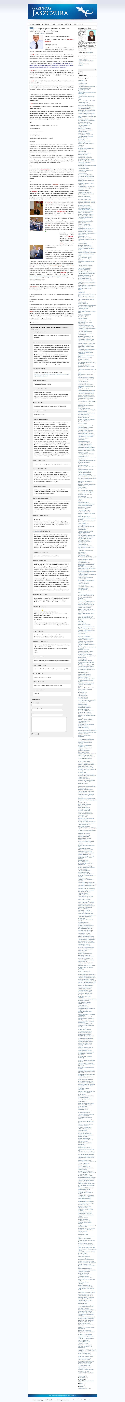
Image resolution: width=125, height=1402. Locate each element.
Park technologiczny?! (83, 695)
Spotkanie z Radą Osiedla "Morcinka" (86, 100)
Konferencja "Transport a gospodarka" (86, 513)
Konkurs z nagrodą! (82, 411)
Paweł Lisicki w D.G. (82, 816)
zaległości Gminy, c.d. (83, 544)
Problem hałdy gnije (82, 1005)
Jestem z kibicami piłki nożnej (84, 212)
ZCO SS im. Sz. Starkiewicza (84, 480)
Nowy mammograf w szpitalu (84, 1199)
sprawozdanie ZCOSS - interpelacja (86, 852)
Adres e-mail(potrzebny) (36, 708)
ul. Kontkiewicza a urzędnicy (84, 1358)
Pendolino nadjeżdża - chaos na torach (86, 343)
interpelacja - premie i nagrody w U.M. (86, 718)
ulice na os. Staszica (82, 1164)
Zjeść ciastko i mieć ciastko (84, 1365)
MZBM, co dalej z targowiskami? (85, 813)
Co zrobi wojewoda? (82, 659)
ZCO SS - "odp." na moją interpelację (86, 601)
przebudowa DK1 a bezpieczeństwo (86, 959)
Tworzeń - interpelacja (83, 1219)
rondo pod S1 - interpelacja (84, 910)
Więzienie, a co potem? (83, 359)
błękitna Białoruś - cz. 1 (83, 234)
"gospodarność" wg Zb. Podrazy (85, 174)
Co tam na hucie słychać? (84, 878)
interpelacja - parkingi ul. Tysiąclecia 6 (86, 780)
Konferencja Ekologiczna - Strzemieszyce (84, 421)
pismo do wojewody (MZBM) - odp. (86, 547)
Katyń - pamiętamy (82, 126)
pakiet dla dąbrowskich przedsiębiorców (87, 823)
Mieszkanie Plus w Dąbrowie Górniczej (86, 798)
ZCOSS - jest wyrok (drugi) (84, 809)
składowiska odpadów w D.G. (84, 1028)
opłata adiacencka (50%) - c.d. (85, 494)
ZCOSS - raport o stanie (83, 725)
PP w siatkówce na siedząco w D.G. (86, 664)
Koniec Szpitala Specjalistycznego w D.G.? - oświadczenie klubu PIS (86, 617)
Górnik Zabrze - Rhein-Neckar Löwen (86, 1247)
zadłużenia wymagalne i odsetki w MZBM (87, 730)
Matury (79, 515)
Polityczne (81, 1379)
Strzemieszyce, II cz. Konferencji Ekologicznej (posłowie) (85, 428)
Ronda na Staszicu (82, 973)
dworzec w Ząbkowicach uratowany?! (86, 1070)
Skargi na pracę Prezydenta (84, 607)
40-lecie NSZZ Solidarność (84, 861)
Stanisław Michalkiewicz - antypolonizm (87, 252)
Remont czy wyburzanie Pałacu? (85, 306)
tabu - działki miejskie (83, 1141)
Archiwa (80, 74)
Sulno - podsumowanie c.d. (84, 1256)
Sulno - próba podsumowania (84, 1238)
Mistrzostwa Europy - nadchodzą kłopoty (87, 285)
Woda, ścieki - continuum (83, 190)
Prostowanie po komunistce (84, 652)
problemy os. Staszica (83, 1136)
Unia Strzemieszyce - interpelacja (85, 941)
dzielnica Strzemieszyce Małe (84, 1032)
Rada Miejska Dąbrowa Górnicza (86, 1380)
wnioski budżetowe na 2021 (84, 848)
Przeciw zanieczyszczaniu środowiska (86, 401)
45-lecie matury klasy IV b (84, 1112)
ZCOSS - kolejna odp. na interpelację (86, 867)
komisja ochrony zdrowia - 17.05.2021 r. (87, 938)
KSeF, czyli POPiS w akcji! (84, 1341)
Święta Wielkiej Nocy (82, 131)
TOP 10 (81, 24)
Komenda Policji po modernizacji (85, 755)
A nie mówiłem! (81, 291)
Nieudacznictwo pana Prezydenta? (86, 326)
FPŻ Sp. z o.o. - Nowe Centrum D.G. (86, 1338)
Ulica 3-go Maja (81, 633)
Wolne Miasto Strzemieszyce (84, 350)
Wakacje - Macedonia (83, 303)
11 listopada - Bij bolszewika (84, 886)
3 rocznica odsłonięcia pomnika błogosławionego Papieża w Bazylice (86, 209)
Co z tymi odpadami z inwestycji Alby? (86, 1179)
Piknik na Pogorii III (82, 692)
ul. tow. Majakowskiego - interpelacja (86, 856)
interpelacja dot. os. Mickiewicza (85, 770)
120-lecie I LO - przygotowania (85, 812)
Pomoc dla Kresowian (83, 893)
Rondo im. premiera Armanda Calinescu (87, 305)
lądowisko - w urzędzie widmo (84, 1206)
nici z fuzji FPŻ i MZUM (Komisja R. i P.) (87, 1172)
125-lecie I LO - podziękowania (85, 1334)
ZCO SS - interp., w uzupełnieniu (85, 490)
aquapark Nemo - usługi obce (84, 1029)
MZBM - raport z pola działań (84, 804)
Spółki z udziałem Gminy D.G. (84, 1160)
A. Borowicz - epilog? (82, 805)
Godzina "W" (81, 969)
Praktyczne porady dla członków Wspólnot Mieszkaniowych (85, 532)
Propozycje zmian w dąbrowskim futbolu (87, 478)
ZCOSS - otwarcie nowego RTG (85, 1175)
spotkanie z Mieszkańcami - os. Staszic (87, 753)
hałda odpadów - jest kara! (84, 933)
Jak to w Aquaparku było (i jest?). (85, 431)
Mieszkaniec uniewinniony (84, 205)
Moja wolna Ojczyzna (83, 697)
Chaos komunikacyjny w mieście (85, 246)
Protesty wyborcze (82, 173)
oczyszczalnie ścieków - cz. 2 (85, 931)
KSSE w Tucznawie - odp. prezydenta (86, 1240)
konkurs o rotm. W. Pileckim (84, 712)
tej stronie (68, 1400)
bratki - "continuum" (82, 149)
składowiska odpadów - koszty (85, 1043)
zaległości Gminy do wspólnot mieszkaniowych (84, 542)
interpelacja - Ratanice (83, 508)
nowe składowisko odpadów (84, 1002)
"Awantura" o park (82, 85)
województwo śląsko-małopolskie (85, 1063)
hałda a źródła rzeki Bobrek (84, 899)
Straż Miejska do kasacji (83, 414)
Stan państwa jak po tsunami (84, 507)
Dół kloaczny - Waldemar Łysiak (85, 993)
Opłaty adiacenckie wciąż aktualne (86, 60)
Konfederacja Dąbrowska (83, 383)
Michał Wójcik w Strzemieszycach (85, 606)
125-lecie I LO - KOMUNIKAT (84, 1330)
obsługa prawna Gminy (83, 860)
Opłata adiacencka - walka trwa (85, 642)
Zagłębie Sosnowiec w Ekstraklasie (86, 666)
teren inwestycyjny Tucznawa (84, 538)
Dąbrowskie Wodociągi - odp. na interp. (87, 484)
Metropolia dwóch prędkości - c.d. (85, 103)
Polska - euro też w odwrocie (84, 153)
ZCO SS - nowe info (82, 488)
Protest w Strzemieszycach (84, 971)
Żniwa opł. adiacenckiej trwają (84, 639)
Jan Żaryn (80, 686)
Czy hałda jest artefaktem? (84, 994)
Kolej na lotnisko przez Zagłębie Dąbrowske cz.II (85, 323)
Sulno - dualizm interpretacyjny (85, 1268)
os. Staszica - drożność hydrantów (86, 724)
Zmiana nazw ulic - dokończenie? (85, 635)
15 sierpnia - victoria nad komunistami (86, 678)
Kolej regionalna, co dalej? (84, 555)
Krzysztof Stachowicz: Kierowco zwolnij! (87, 165)
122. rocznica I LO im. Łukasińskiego (86, 1119)
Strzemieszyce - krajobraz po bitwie (86, 339)
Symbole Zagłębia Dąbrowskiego (85, 215)
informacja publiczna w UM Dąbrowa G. (87, 974)
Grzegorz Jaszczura (62, 1395)
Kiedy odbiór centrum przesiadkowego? (87, 1161)
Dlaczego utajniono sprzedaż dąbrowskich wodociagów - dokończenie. (87, 271)
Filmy (53, 24)
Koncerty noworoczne (83, 1234)
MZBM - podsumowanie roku (84, 1128)
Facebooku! (90, 52)
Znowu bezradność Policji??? (84, 264)
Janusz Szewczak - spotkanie (85, 713)
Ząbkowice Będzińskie (83, 308)
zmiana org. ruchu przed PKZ (84, 991)
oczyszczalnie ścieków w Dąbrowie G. (86, 905)
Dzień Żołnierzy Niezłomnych (84, 916)
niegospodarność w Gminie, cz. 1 (85, 928)
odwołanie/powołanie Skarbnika (85, 1050)
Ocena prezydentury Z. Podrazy (85, 545)
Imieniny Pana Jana (82, 950)
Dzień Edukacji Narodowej (84, 778)
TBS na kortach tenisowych (84, 1323)
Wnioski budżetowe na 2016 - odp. (85, 469)
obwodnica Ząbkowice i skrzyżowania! (86, 120)
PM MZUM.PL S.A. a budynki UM (85, 737)
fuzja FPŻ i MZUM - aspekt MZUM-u (86, 1154)
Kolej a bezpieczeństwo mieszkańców (86, 504)
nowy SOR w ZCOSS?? (83, 1204)
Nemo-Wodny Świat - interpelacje (85, 430)
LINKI (75, 24)
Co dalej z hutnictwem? (83, 582)
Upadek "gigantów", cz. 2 (83, 525)
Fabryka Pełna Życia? (83, 777)
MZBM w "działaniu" (82, 722)
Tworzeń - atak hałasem (83, 417)
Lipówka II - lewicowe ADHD (84, 245)
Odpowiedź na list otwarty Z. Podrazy (86, 566)
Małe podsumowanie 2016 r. (84, 562)
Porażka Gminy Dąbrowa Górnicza (86, 594)
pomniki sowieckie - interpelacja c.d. (86, 1038)
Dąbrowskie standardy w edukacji (85, 651)
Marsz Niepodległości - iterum (84, 251)
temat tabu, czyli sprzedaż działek (85, 1135)
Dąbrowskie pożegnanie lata (84, 684)
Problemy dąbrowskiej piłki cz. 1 (85, 472)
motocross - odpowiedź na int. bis (85, 1047)
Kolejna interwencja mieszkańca (85, 286)
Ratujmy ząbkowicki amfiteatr (84, 675)
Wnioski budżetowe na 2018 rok (85, 590)
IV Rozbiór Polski (82, 95)
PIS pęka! (80, 65)
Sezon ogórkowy (82, 599)
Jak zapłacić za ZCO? (83, 438)
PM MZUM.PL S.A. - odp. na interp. (86, 485)
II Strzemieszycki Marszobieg (84, 987)
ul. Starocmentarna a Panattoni (85, 1311)
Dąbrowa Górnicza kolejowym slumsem (87, 328)
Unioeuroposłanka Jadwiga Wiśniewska (87, 655)
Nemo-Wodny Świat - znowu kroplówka (87, 1270)
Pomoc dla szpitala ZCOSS (84, 824)
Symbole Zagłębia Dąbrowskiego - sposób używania (85, 222)
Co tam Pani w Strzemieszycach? (85, 1306)
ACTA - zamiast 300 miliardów (84, 257)
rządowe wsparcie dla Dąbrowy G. (86, 927)
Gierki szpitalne (81, 439)
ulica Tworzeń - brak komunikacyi (85, 211)
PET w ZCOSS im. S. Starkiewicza (86, 1195)
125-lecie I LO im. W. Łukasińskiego (86, 1318)
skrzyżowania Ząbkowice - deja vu (86, 114)
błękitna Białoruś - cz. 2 (83, 236)
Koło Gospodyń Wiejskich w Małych (86, 936)
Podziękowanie (81, 292)
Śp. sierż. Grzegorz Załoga (84, 761)
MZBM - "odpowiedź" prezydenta (85, 1079)
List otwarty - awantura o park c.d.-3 (86, 107)
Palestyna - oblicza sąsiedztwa (85, 360)
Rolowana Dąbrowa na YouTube (85, 990)
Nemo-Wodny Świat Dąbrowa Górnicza (87, 1349)
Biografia (45, 24)
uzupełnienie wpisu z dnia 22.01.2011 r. (86, 186)
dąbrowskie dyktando (83, 452)
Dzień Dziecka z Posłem (83, 583)
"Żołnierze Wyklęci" (82, 487)
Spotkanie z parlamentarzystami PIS (86, 604)
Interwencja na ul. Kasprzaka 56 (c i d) (86, 1091)
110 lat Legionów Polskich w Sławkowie (86, 1309)
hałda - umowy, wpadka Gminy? (85, 907)
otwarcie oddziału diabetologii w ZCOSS (87, 982)
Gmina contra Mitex (82, 83)
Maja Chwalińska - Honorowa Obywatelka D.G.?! (84, 1367)
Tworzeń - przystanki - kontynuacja (86, 1261)
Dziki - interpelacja (82, 622)
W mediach (81, 1385)
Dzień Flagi (80, 500)
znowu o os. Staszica (83, 1217)
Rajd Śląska (80, 621)
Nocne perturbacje (82, 163)
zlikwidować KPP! (82, 578)
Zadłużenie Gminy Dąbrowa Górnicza (86, 450)
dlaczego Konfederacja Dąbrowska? (86, 377)
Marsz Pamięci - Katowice (84, 133)
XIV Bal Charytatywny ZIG (84, 807)
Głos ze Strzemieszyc (83, 381)
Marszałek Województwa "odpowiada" (86, 1084)
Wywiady (81, 1386)
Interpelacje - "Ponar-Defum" (84, 128)
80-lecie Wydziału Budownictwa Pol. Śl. (86, 1317)
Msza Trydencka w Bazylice (84, 314)
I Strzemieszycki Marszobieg (84, 870)
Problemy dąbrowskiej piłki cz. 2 (85, 474)
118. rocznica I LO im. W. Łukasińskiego (87, 687)
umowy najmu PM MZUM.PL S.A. (85, 1023)
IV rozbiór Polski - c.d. (83, 102)
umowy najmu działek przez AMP (85, 913)
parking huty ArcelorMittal (83, 1273)
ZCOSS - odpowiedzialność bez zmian (86, 1156)
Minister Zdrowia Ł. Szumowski (85, 689)
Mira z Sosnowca (37, 531)
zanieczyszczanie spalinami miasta (86, 1259)
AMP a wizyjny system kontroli (85, 911)
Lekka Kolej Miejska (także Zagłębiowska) (84, 90)
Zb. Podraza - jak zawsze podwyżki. (86, 176)
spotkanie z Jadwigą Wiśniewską (85, 1243)
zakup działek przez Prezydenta (85, 1229)
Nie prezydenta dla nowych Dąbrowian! (87, 1292)
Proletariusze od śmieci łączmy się (86, 399)
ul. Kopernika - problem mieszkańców (86, 1008)
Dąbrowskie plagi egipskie (84, 1271)
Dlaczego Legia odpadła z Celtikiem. (86, 395)
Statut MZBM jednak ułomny (84, 631)
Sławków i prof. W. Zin (83, 1109)
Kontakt (68, 24)
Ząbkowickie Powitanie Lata (84, 955)
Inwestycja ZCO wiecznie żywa (85, 766)
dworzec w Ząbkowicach (83, 502)
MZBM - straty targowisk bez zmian (86, 890)
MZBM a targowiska (82, 585)
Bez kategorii (82, 1377)
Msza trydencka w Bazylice (84, 111)
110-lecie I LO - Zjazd (83, 167)
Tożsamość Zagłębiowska (84, 196)
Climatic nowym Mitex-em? (84, 365)
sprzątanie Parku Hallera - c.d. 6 (85, 119)
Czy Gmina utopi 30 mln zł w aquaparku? (87, 86)
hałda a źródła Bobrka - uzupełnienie (86, 902)
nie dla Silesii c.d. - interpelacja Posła (86, 580)
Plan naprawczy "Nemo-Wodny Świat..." (87, 460)
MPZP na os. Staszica (83, 1207)
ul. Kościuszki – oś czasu (83, 63)
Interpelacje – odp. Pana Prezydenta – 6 (87, 769)
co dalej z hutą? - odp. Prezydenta (85, 925)
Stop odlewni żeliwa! (82, 1226)
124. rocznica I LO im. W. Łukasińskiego (87, 1291)
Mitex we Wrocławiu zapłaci (84, 108)
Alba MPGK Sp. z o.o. (83, 783)
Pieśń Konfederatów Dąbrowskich (85, 384)
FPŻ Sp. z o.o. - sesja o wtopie (85, 1344)
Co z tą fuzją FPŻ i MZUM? (84, 1166)
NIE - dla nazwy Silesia (83, 570)
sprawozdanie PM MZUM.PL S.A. (85, 1356)
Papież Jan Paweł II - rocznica (85, 206)
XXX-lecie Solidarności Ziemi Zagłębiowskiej (84, 141)
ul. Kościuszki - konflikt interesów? (85, 1369)
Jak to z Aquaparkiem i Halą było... (85, 433)
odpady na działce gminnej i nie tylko (86, 1203)
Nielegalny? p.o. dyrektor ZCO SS (85, 641)
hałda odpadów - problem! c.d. (85, 945)
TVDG (79, 592)
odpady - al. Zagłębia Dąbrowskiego (86, 1103)
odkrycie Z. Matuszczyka (83, 1115)
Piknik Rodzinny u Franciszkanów (85, 667)
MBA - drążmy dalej (82, 1303)
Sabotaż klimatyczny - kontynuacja (86, 1305)
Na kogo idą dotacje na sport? (84, 199)
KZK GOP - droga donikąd (84, 224)
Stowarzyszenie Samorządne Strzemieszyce (84, 403)
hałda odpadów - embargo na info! (85, 956)
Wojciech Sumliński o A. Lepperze (85, 559)
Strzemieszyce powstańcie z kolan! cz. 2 (87, 349)
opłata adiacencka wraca (83, 1000)
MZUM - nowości (82, 1094)
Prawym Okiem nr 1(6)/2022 (84, 1092)
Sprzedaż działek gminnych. (84, 1131)
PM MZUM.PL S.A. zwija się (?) (85, 1016)
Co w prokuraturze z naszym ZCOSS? (86, 700)
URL (32, 713)
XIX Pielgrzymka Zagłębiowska (85, 157)
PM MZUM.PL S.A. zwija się (84, 1003)
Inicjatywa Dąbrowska (83, 465)
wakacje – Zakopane (82, 59)
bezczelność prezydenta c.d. (84, 1034)
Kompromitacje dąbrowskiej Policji (85, 325)
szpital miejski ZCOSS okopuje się (85, 1187)
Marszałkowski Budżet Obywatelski (86, 818)
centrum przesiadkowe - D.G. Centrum (86, 965)
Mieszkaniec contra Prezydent (85, 442)
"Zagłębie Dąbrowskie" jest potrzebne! (86, 113)
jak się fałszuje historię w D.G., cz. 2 (86, 1082)
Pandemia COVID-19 (82, 819)
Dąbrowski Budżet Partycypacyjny (86, 398)
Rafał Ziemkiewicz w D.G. (84, 721)
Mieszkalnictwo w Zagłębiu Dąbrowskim (87, 1177)
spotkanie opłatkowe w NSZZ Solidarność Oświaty (84, 702)
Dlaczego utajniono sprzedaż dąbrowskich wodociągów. (84, 269)
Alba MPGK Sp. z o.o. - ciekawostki (86, 794)
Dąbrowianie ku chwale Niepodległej (86, 683)
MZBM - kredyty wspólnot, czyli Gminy (86, 821)
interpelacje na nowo (82, 704)
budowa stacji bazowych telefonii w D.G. (87, 830)
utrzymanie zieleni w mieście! (84, 1198)
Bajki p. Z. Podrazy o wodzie (84, 337)
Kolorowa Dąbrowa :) (82, 553)
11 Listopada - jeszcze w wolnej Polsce (86, 110)
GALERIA (60, 24)
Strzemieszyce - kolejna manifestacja (86, 412)
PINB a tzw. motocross (83, 1107)
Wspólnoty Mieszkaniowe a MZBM (85, 638)
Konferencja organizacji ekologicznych (86, 396)
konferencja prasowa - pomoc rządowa (87, 1183)
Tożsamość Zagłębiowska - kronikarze (86, 201)
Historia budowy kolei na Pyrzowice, (86, 873)
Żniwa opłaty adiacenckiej (83, 441)
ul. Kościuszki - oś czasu (83, 1371)
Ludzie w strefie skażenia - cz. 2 (85, 1295)
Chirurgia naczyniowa (83, 137)
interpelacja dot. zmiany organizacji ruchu (87, 980)
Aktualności (81, 80)
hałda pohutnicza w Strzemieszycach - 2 (87, 883)
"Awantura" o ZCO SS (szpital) (85, 497)
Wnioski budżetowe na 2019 (84, 674)
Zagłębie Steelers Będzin (83, 388)
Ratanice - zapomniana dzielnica (85, 1124)
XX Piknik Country (82, 952)
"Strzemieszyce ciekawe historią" (85, 577)
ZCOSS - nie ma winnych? (84, 1163)
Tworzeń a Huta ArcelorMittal (84, 1111)
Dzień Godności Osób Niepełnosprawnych (83, 589)
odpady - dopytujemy (82, 1106)
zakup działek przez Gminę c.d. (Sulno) (87, 1225)
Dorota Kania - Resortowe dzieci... (85, 550)
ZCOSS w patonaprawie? (83, 1276)
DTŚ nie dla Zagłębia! (83, 329)
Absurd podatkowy (82, 81)
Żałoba (79, 99)
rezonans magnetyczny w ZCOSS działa (87, 732)
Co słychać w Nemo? (83, 1010)
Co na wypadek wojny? (83, 1097)
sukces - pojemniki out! (83, 727)
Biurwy (79, 255)
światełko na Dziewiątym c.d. (84, 854)
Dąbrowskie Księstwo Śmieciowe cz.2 (86, 630)
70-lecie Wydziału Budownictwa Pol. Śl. (86, 447)
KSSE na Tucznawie (82, 1231)
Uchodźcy (80, 463)
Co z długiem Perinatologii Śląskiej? (86, 739)
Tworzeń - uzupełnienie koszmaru (85, 214)
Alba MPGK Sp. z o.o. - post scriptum (86, 784)
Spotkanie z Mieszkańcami (84, 671)
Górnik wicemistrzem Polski (84, 1363)
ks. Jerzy (80, 146)
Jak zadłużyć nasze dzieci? (84, 122)
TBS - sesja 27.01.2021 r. (83, 908)
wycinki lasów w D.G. (83, 815)
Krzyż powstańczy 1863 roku (84, 192)
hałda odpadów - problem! (84, 944)
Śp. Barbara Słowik (82, 772)
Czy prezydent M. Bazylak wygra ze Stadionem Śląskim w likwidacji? (86, 1362)
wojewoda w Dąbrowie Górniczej (85, 1139)
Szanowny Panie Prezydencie (84, 345)
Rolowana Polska (82, 657)
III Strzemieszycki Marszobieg (85, 1104)
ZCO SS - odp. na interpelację (84, 471)
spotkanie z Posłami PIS (83, 733)
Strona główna (34, 24)
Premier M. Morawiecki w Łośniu (85, 948)
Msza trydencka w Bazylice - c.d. (85, 134)
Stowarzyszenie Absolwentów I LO (86, 198)
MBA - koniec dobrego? (83, 1301)
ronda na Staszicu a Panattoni (84, 1298)
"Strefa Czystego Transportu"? (85, 1213)
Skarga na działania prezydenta (85, 505)
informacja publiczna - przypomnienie (86, 942)
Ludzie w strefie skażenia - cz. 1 (85, 1294)
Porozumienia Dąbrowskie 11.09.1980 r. (87, 983)
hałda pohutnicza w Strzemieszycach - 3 (87, 885)
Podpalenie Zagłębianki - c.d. (84, 276)
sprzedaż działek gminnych (84, 1138)
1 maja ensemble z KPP (83, 573)
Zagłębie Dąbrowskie (82, 318)
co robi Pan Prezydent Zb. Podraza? (86, 159)
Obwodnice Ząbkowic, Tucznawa (85, 136)
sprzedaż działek (82, 1146)
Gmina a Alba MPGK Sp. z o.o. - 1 (85, 1168)
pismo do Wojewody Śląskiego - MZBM (86, 535)
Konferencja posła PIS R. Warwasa (86, 710)
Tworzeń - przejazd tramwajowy (85, 953)
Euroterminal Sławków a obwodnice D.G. (87, 977)
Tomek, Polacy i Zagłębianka (84, 278)
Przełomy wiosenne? (82, 1254)
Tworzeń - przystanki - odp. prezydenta (87, 1262)
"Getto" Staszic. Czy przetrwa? (85, 741)
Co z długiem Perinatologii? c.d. (85, 758)
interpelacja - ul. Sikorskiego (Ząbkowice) (87, 786)
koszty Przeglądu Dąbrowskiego (85, 1274)
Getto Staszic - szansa (83, 1006)
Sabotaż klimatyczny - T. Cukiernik (86, 1297)
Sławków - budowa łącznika (84, 1189)
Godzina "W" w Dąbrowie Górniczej (86, 760)
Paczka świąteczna (82, 1130)
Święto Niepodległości (83, 788)
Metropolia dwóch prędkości (84, 88)
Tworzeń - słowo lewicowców (84, 237)
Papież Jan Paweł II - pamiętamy (85, 130)
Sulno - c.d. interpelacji (83, 1258)
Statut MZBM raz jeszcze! (84, 826)
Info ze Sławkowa (82, 561)
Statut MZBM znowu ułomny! (84, 831)
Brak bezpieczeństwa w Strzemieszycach (83, 316)
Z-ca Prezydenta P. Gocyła (84, 510)
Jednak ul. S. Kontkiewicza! (84, 1353)
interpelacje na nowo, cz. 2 (84, 706)
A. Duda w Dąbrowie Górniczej (85, 851)
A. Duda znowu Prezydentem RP (85, 849)
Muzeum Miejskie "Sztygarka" (84, 1147)
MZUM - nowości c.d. (83, 1101)
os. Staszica (81, 1232)
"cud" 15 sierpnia (82, 151)
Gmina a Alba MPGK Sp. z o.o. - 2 (85, 1171)
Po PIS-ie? (80, 62)
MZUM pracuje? (81, 184)
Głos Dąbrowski (81, 552)
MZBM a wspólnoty (82, 533)
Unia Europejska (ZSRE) (83, 168)
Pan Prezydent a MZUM (83, 540)
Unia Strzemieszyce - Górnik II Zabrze (86, 939)
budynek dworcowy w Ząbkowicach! (86, 1196)
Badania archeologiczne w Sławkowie (86, 1312)
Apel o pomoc (81, 145)
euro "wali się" (81, 139)
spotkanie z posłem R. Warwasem (85, 719)
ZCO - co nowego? (82, 423)
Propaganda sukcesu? (83, 922)
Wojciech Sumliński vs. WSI (84, 511)
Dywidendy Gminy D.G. (83, 456)
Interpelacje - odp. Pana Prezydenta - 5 (87, 764)
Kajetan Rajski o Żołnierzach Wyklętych (87, 568)
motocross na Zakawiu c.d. (84, 1040)
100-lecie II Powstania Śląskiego (85, 866)
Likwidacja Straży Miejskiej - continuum (86, 390)
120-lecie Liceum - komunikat (84, 838)
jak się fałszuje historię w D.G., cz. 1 (86, 1081)
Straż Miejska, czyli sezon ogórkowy (86, 526)
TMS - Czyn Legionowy (83, 1282)
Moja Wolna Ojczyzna (83, 698)
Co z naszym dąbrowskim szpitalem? (86, 435)
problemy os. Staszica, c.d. (84, 792)
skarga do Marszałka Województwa (86, 947)
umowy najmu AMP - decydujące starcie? (87, 915)
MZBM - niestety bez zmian (84, 924)
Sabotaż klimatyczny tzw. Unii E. (85, 1300)
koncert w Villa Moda (82, 869)
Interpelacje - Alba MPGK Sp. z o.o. (86, 774)
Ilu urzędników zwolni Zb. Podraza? (86, 183)
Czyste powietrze (82, 694)
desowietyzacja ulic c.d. (83, 672)
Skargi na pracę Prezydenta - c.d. (85, 609)
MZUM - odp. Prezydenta (83, 894)
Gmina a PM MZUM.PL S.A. (84, 1174)
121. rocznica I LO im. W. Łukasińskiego (87, 999)
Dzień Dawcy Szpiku (82, 802)
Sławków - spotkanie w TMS (84, 1264)
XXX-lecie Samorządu (83, 839)
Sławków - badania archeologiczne (86, 1201)
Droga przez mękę (82, 171)
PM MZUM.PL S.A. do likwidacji (85, 1142)
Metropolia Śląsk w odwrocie (84, 156)
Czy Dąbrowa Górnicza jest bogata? (86, 393)
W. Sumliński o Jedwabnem (84, 810)
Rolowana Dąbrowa (82, 1169)
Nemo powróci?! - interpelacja (84, 707)
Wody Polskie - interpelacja (84, 835)
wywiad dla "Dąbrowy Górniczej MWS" (86, 976)
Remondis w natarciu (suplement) (85, 436)
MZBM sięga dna (82, 496)
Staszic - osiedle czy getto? (84, 624)
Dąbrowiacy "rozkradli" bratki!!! (85, 123)
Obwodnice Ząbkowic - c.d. (84, 125)
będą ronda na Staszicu (83, 872)
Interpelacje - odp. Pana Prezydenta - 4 (87, 763)
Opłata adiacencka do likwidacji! (85, 445)
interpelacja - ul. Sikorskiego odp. (85, 789)
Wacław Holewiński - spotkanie (85, 660)
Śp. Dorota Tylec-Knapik (83, 752)
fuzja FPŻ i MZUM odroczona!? (85, 1133)
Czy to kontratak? (82, 690)
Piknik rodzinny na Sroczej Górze (85, 1277)
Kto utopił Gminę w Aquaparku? (85, 357)
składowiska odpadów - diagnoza (85, 1041)
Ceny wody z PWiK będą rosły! (85, 331)
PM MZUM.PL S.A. (82, 1144)
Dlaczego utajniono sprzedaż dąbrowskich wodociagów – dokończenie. (52, 29)
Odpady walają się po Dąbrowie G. (86, 1095)
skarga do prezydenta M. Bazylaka (86, 979)
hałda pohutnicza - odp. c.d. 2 (84, 897)
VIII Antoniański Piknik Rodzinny (85, 1058)
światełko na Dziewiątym (83, 836)
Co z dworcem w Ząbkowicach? (85, 1211)
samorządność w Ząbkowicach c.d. (86, 148)
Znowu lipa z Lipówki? (83, 154)
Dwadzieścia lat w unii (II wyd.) (85, 1285)
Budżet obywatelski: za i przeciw (85, 896)
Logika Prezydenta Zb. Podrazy (85, 444)
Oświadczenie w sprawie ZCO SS (85, 586)
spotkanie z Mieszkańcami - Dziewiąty (86, 756)
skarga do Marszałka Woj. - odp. (85, 958)
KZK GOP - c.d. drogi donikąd (84, 230)
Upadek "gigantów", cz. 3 (83, 528)
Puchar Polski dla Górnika (84, 1359)
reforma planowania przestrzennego (86, 1114)
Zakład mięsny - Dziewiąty (84, 833)
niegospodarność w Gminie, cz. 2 (85, 930)
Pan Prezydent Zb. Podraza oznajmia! (86, 160)
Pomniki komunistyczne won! (84, 1048)
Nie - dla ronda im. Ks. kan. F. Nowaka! (86, 1354)
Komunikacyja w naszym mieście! (85, 170)
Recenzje (81, 1383)
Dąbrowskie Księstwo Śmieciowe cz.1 (86, 628)
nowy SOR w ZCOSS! (83, 1340)
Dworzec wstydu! (82, 334)
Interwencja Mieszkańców (84, 750)
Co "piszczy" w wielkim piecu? (85, 1127)
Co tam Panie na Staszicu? (84, 408)
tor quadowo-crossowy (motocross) (86, 1052)
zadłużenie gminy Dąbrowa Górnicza (86, 669)
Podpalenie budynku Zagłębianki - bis (86, 273)
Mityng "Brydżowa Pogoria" (84, 516)
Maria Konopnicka (82, 309)
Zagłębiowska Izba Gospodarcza (85, 231)
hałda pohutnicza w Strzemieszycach (86, 882)
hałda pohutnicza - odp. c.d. (84, 891)
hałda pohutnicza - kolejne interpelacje (86, 901)
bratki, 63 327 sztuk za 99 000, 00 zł (86, 143)
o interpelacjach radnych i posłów (85, 1286)
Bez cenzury (82, 1376)
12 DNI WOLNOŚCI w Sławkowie (85, 1321)
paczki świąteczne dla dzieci (84, 1220)
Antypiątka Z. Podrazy (83, 677)
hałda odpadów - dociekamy (84, 934)
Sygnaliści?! (80, 1283)
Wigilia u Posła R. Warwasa (84, 636)
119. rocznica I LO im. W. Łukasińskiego (87, 775)
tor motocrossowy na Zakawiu (85, 1031)
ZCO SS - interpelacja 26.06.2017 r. (86, 595)
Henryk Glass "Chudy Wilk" (84, 781)
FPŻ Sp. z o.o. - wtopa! (83, 1343)
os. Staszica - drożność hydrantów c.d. (87, 729)
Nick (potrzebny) (35, 702)
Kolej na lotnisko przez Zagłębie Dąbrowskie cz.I (85, 320)
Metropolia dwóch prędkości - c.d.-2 (86, 105)
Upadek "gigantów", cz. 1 (83, 523)
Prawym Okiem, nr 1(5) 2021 (84, 988)
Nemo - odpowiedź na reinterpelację (86, 449)
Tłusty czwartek (81, 1241)
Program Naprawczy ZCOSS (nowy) (86, 791)
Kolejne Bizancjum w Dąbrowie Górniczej (87, 233)
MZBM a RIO (81, 549)
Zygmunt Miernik (82, 529)
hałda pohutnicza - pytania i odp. (85, 904)
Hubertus (80, 499)
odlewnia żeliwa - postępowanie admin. (86, 1251)
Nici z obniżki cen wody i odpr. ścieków (86, 409)
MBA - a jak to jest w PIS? (83, 1308)
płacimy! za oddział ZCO (83, 709)
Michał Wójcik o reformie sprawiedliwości (87, 571)
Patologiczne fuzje (82, 302)
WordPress (73, 1395)
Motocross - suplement (83, 1125)
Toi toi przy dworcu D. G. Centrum (85, 416)
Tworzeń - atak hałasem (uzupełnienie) (86, 419)
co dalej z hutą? (81, 918)
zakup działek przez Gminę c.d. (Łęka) (86, 1228)
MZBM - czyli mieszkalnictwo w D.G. (86, 841)
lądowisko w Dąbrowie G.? (84, 1182)
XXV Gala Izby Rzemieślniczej (85, 654)
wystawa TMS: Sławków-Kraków (85, 985)
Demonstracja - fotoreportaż (84, 162)
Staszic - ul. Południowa (83, 1191)
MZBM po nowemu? (82, 1253)
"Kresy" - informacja (82, 243)
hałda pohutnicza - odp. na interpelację (86, 888)
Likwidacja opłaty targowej (84, 462)
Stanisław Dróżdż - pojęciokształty (85, 767)
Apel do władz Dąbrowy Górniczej (85, 333)
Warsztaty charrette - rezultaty (85, 220)
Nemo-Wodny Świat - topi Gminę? (85, 242)
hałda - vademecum (82, 961)
